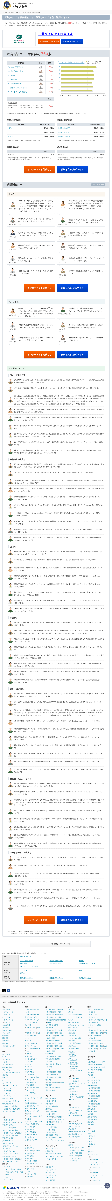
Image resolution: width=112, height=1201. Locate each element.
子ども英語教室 (51, 1098)
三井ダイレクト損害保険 (55, 34)
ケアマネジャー (60, 1119)
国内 (28, 1169)
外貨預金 (5, 1075)
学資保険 (5, 1043)
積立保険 (91, 1124)
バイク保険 (6, 1017)
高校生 (49, 1082)
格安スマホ (93, 1014)
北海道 (49, 1030)
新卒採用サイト (73, 1055)
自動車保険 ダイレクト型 (96, 1062)
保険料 (13, 75)
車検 (26, 1095)
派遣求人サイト (73, 1046)
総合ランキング (26, 957)
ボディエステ (73, 1113)
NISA (4, 1057)
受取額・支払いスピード (18, 88)
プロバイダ (91, 1027)
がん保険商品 (92, 1101)
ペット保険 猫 (92, 1083)
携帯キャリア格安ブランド (98, 1020)
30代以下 (23, 970)
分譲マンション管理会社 (10, 1130)
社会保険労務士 (58, 1117)
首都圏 (6, 1133)
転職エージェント (74, 1027)
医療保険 (5, 1038)
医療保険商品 (92, 1085)
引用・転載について (67, 1188)
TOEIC (49, 1117)
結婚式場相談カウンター (76, 1131)
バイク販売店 (29, 1085)
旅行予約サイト (30, 1148)
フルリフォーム (9, 1151)
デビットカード (7, 1098)
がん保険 (5, 1041)
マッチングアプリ (74, 1137)
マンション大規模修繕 (10, 1135)
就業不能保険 (92, 1106)
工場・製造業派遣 (74, 1043)
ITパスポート (57, 1122)
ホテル (27, 1171)
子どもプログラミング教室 (55, 1140)
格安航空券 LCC (30, 1158)
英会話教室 (49, 1104)
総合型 (28, 1114)
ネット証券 (6, 1054)
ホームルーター (93, 1022)
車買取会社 (29, 1069)
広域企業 (92, 1038)
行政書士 (50, 1119)
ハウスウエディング (75, 1124)
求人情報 (77, 1188)
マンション (8, 1122)
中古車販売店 (29, 1074)
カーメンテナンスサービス (34, 1098)
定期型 (97, 1088)
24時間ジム (49, 1151)
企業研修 (71, 1089)
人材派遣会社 (73, 1067)
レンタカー (29, 1061)
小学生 (61, 1082)
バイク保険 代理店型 (95, 1070)
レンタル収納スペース (34, 1048)
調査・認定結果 (16, 83)
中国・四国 (19, 1172)
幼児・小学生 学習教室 (53, 1088)
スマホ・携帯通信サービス (97, 1009)
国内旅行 (29, 1150)
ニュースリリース (33, 1188)
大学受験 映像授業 (52, 1025)
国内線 (28, 1161)
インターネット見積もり (49, 41)
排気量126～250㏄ (64, 132)
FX (3, 1080)
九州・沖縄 (51, 1038)
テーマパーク (73, 1161)
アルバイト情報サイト (76, 1017)
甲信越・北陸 (57, 1033)
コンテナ (29, 1051)
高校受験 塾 (50, 1027)
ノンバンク (14, 1085)
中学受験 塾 (50, 1054)
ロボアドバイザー (8, 1111)
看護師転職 (72, 1030)
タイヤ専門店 (50, 1180)
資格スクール (50, 1124)
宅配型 (28, 1054)
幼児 (48, 1101)
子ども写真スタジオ (32, 1106)
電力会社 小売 (30, 1137)
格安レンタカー (30, 1064)
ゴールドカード (9, 1096)
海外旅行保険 (7, 1030)
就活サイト (72, 1012)
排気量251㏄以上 (64, 136)
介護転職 (71, 1033)
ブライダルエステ (74, 1108)
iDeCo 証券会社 (7, 1067)
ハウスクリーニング (32, 1020)
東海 (11, 1133)
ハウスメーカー (9, 1177)
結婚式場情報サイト (75, 1134)
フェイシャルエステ (75, 1110)
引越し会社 (29, 1056)
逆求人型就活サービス (76, 1014)
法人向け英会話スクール (54, 1137)
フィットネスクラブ (52, 1148)
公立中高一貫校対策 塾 (53, 1064)
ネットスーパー (30, 1035)
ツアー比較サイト (31, 1164)
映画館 (70, 1145)
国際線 (35, 1161)
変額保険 (91, 1122)
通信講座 (49, 1109)
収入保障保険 (93, 1098)
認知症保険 (91, 1109)
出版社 (28, 1119)
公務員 (49, 1122)
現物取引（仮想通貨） (11, 1106)
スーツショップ (51, 1175)
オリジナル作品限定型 (34, 1116)
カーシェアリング (31, 1059)
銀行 (5, 1062)
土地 (20, 1122)
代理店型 (7, 1014)
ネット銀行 (6, 1070)
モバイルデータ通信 (94, 1025)
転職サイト (72, 1020)
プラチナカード (96, 1167)
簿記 (53, 1114)
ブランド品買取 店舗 (32, 1124)
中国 (105, 1033)
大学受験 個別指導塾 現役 (54, 1014)
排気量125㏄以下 (64, 128)
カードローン (7, 1083)
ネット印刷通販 (73, 1081)
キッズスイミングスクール (54, 1156)
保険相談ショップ (8, 1046)
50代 (9, 132)
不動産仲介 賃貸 (8, 1138)
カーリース (29, 1067)
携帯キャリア (93, 1017)
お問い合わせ (56, 1188)
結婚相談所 (72, 1129)
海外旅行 (37, 1150)
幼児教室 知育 (50, 1090)
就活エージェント (74, 1009)
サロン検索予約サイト (76, 1115)
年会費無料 (8, 1091)
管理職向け (74, 1094)
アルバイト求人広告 (75, 1070)
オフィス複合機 (30, 1132)
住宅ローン (6, 1078)
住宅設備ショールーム (10, 1146)
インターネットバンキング (11, 1072)
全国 (80, 1155)
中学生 (55, 1082)
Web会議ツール (73, 1086)
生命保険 (5, 1035)
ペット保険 (6, 1033)
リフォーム (6, 1148)
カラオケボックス (74, 1158)
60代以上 (11, 136)
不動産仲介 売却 (8, 1120)
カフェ (27, 1101)
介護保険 (91, 1114)
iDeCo (90, 1141)
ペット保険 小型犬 (94, 1080)
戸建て (15, 1122)
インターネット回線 (94, 1041)
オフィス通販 (29, 1129)
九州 (20, 1133)
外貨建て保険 (92, 1111)
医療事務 (54, 1111)
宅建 (48, 1114)
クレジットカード (8, 1088)
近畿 (16, 1133)
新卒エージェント (74, 1059)
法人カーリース (73, 1078)
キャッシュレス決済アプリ (11, 1101)
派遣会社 (71, 1041)
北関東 (12, 1169)
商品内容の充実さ (17, 71)
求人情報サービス (74, 1048)
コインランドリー (31, 1022)
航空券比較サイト (31, 1153)
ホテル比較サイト (31, 1156)
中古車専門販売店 (32, 1077)
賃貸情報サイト (7, 1141)
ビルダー (7, 1166)
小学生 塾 (49, 1069)
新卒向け (73, 1099)
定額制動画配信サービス (33, 1103)
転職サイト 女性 (74, 1022)
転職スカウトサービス (76, 1025)
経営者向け (74, 1091)
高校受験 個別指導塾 (53, 1041)
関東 (82, 1148)
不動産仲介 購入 (8, 1125)
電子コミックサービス (32, 1111)
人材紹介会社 (73, 1063)
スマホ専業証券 (7, 1065)
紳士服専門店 (50, 1172)
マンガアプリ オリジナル (33, 1121)
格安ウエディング (74, 1126)
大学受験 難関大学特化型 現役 (56, 1020)
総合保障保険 (92, 1117)
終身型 (91, 1088)
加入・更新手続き (17, 67)
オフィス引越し (30, 1127)
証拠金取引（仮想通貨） (12, 1109)
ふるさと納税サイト (32, 1043)
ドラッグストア (51, 1170)
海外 (32, 1169)
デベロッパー (8, 1180)
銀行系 (6, 1085)
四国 (90, 1035)
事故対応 (14, 79)
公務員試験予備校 (52, 1135)
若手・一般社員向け (77, 1097)
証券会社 (7, 1059)
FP (48, 1111)
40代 (9, 128)
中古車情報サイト (31, 1072)
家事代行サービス (31, 1017)
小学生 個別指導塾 (52, 1074)
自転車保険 (6, 1025)
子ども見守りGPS (31, 1140)
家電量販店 (49, 1167)
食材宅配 (28, 1025)
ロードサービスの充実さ (19, 92)
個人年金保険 (92, 1119)
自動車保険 (6, 1009)
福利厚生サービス (31, 1134)
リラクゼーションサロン (54, 1154)
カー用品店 (49, 1177)
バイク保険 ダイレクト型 (96, 1067)
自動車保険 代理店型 (95, 1065)
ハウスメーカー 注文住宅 (10, 1161)
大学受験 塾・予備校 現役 (54, 1009)
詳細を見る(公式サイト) (72, 41)
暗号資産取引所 (7, 1104)
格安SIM (92, 1012)
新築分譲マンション (9, 1156)
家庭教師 (49, 1085)
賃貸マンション (7, 1143)
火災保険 (5, 1027)
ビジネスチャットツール (76, 1084)
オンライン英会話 (52, 1106)
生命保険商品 (92, 1093)
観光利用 (29, 1177)
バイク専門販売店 (32, 1088)
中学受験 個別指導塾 (53, 1059)
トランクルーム (30, 1046)
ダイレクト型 (8, 1012)
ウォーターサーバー (32, 1009)
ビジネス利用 (31, 1174)
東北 (7, 1169)
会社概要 (23, 1188)
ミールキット (29, 1030)
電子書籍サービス (31, 1108)
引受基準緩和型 (94, 1091)
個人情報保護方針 (45, 1188)
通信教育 (49, 1080)
